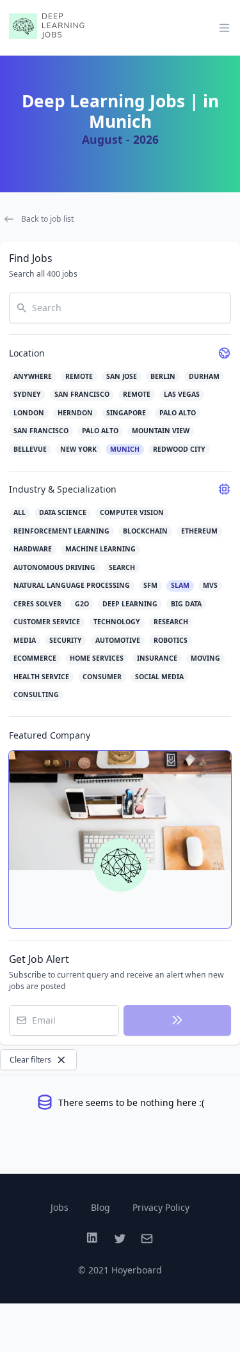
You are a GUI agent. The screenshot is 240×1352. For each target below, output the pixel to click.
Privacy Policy (160, 1207)
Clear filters (30, 1059)
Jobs (59, 1207)
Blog (100, 1207)
